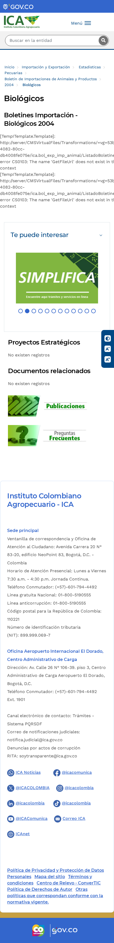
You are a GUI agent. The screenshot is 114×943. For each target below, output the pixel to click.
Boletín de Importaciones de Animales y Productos (51, 79)
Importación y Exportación (46, 67)
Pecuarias (13, 73)
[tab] (57, 234)
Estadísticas (90, 67)
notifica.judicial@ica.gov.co (35, 739)
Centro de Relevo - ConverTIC (69, 883)
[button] (20, 311)
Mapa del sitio (49, 876)
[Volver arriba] (103, 908)
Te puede (39, 235)
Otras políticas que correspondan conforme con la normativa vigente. (55, 896)
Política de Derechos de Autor (39, 889)
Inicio (9, 67)
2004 (9, 85)
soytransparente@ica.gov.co (48, 755)
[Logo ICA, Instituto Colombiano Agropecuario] (22, 21)
